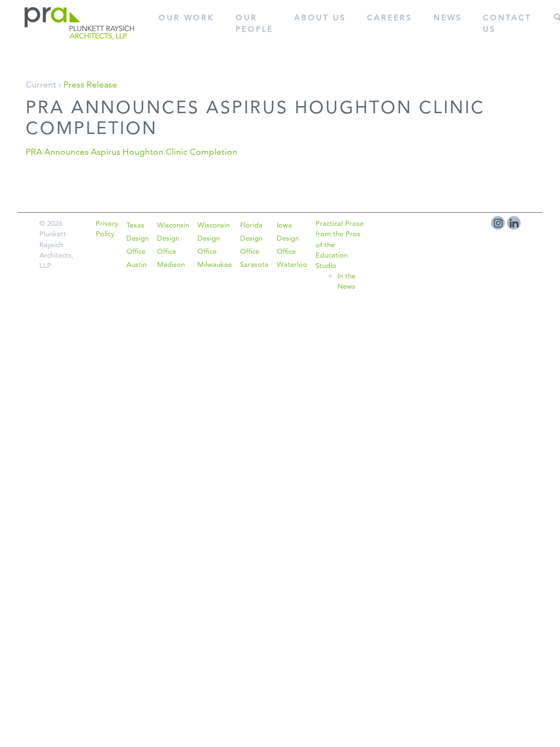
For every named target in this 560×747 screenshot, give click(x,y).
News (448, 17)
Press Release (90, 84)
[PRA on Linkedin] (514, 223)
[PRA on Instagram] (498, 223)
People (254, 23)
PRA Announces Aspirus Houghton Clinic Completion (131, 152)
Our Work (186, 17)
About (320, 17)
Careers (389, 17)
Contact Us (507, 23)
